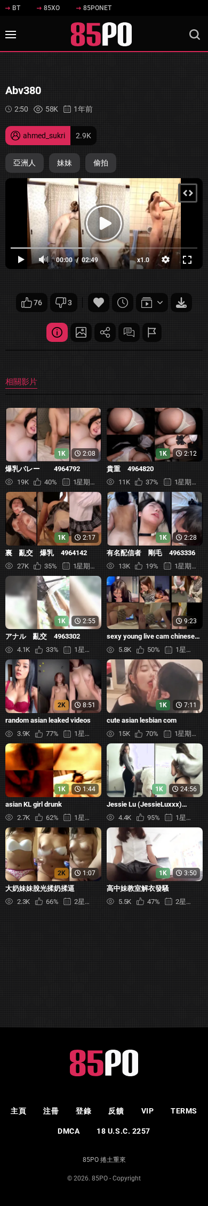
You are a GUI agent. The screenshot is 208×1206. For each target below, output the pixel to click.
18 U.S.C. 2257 (123, 1131)
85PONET (97, 8)
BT (16, 8)
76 (38, 302)
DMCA (68, 1131)
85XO (52, 8)
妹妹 (64, 162)
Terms (184, 1111)
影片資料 (57, 332)
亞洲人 (24, 162)
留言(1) (129, 332)
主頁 (18, 1111)
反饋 (116, 1111)
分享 (105, 332)
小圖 (81, 332)
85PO (100, 1178)
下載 (181, 302)
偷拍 (100, 162)
